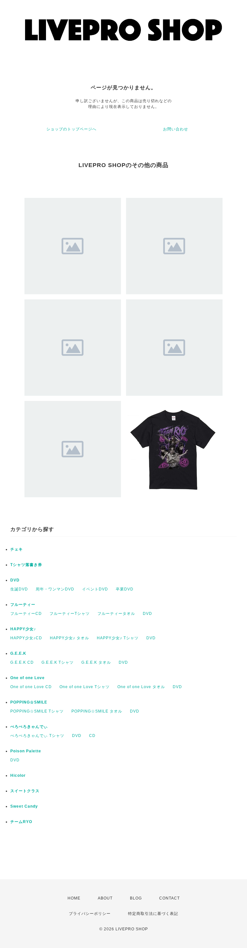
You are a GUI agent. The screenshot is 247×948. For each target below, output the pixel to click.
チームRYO (21, 822)
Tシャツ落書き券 (26, 565)
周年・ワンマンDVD (55, 589)
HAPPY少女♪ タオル (69, 638)
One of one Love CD (31, 687)
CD (92, 735)
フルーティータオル (116, 613)
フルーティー (22, 604)
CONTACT (169, 898)
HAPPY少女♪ (23, 629)
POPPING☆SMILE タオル (96, 711)
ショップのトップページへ (71, 129)
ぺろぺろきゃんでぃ (29, 726)
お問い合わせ (175, 129)
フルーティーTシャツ (70, 613)
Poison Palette (25, 751)
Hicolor (18, 775)
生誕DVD (19, 589)
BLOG (136, 898)
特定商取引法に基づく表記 (153, 913)
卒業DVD (124, 589)
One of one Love (27, 678)
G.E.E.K (18, 653)
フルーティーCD (26, 613)
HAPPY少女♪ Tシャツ (118, 638)
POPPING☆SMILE (28, 702)
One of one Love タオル (141, 687)
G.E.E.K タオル (96, 662)
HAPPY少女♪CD (26, 638)
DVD (15, 580)
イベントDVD (95, 589)
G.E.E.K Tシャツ (57, 662)
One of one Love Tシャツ (84, 687)
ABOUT (105, 898)
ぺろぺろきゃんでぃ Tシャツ (37, 735)
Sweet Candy (24, 806)
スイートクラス (25, 791)
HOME (74, 898)
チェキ (16, 549)
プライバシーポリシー (90, 913)
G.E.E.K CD (22, 662)
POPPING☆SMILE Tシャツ (37, 711)
